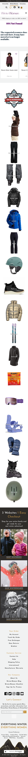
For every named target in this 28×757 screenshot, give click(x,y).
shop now (9, 76)
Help (14, 659)
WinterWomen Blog (14, 681)
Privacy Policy (5, 734)
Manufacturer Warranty (14, 668)
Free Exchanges (14, 640)
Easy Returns (14, 643)
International (14, 665)
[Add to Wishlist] (16, 53)
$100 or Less (14, 447)
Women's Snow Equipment (14, 424)
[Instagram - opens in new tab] (14, 694)
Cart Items (14, 379)
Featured (14, 356)
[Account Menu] (14, 7)
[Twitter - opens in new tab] (9, 694)
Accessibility (20, 737)
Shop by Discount (14, 153)
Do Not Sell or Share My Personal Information (15, 735)
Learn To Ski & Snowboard (14, 99)
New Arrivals (14, 469)
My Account (14, 634)
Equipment (14, 334)
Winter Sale (14, 198)
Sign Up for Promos (14, 687)
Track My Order (14, 637)
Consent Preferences (14, 732)
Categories (14, 402)
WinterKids (5, 4)
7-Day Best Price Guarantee (14, 1)
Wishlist (14, 646)
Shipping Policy (14, 662)
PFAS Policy (12, 737)
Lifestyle (14, 311)
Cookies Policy (14, 734)
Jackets (14, 221)
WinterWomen (14, 4)
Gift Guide (14, 492)
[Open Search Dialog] (6, 7)
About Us (14, 678)
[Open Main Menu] (23, 13)
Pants (14, 243)
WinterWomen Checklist (14, 684)
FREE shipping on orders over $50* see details (14, 18)
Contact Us (14, 656)
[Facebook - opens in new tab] (5, 694)
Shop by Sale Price (14, 175)
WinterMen (23, 4)
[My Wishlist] (10, 7)
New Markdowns (14, 126)
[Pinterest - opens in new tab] (18, 694)
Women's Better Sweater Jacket (9, 70)
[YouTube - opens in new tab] (22, 694)
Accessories (14, 266)
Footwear (14, 289)
